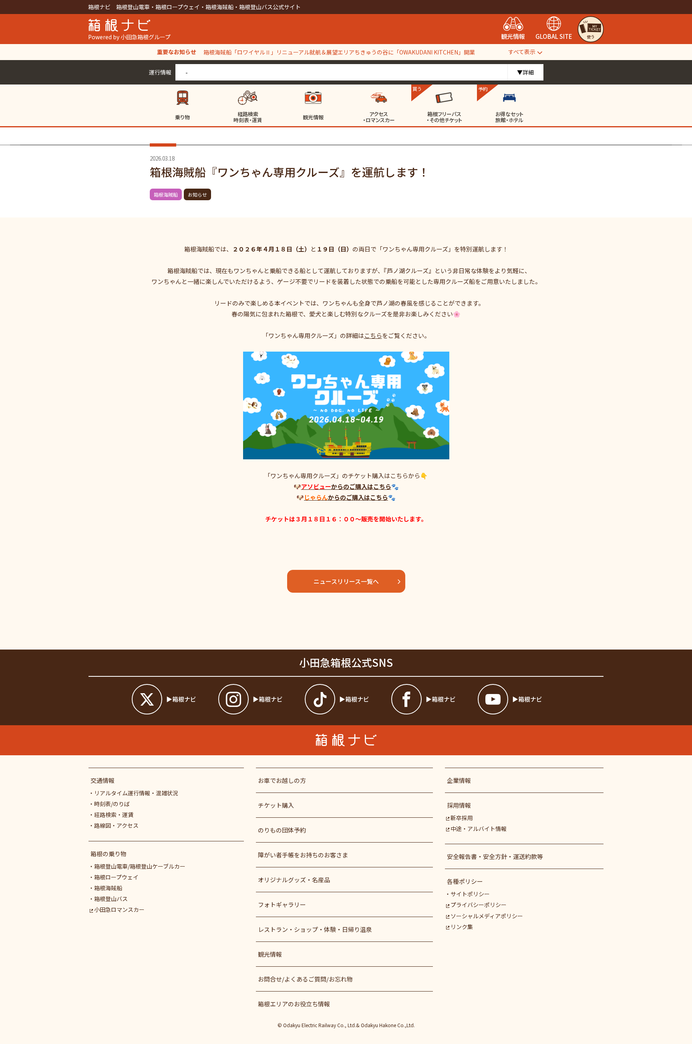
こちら (373, 335)
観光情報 (270, 954)
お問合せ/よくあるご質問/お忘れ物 (305, 979)
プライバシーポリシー (479, 905)
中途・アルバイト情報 (479, 829)
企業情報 (459, 780)
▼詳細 (525, 72)
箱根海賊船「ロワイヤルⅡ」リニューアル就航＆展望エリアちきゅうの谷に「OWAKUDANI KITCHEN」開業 (339, 52)
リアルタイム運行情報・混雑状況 (136, 793)
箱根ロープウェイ (116, 877)
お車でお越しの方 (282, 780)
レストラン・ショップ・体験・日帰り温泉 (315, 929)
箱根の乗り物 (109, 853)
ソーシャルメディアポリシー (487, 916)
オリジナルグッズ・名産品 (294, 879)
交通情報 (103, 780)
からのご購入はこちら (346, 486)
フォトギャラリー (282, 904)
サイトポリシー (470, 894)
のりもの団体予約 (282, 830)
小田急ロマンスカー (119, 909)
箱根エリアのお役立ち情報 (294, 1004)
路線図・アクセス (116, 825)
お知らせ (197, 194)
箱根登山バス (111, 899)
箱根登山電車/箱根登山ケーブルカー (139, 866)
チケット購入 (276, 805)
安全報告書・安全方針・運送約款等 (495, 856)
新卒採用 (462, 818)
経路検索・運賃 (113, 815)
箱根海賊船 (166, 194)
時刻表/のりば (112, 804)
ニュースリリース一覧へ (346, 581)
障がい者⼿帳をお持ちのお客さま (303, 855)
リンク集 (462, 927)
